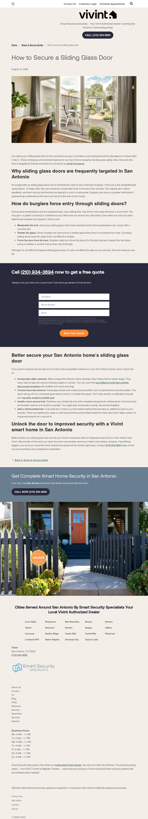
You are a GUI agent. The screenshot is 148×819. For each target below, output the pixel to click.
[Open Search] (131, 3)
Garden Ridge (52, 633)
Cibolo (28, 627)
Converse (29, 633)
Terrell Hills (90, 633)
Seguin (88, 627)
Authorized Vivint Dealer (68, 765)
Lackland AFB (32, 639)
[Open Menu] (13, 3)
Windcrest (110, 633)
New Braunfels (72, 621)
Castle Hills (70, 633)
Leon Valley (30, 621)
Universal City (72, 639)
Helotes (109, 621)
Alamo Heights (52, 639)
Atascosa (49, 627)
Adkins (108, 627)
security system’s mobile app (38, 397)
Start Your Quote (74, 333)
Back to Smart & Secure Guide (31, 460)
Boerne (88, 621)
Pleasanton (50, 621)
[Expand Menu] (50, 13)
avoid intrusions (75, 163)
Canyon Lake (91, 639)
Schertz (68, 627)
